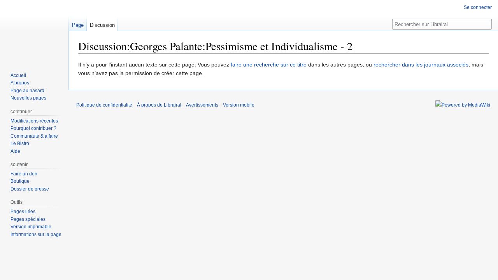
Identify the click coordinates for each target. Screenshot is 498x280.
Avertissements (202, 105)
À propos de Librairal (159, 105)
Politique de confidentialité (104, 105)
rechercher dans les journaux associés (421, 64)
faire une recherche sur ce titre (269, 64)
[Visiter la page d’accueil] (34, 31)
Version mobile (238, 105)
